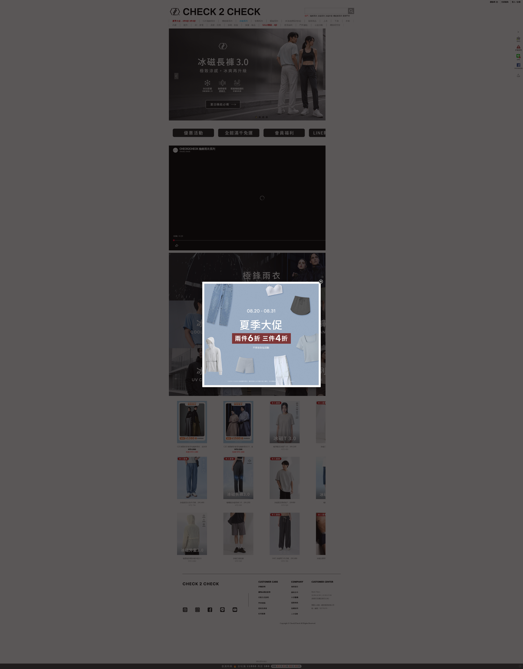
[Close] (320, 281)
